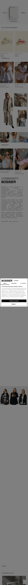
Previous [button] (23, 573)
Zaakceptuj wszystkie (14, 300)
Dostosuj (13, 304)
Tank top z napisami (5, 170)
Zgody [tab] (5, 283)
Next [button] (25, 573)
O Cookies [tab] (23, 283)
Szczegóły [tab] (14, 283)
